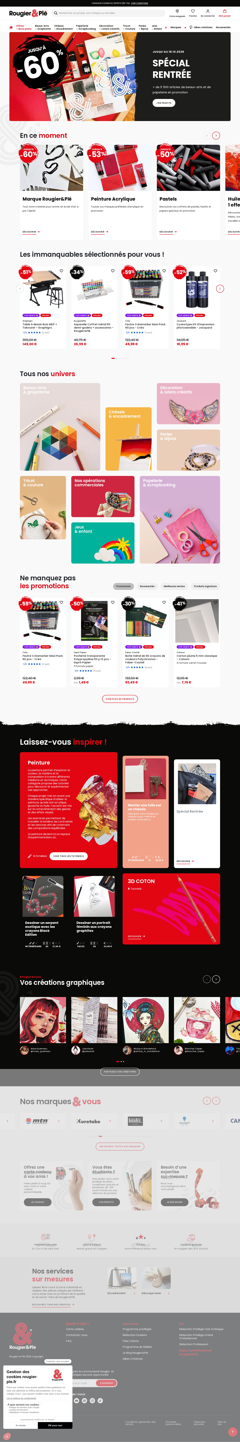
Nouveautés (147, 586)
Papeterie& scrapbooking (159, 483)
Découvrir (29, 232)
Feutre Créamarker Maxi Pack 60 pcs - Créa (43, 657)
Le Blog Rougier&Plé (135, 1353)
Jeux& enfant (83, 529)
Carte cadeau (75, 1329)
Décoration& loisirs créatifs (176, 390)
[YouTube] (76, 1400)
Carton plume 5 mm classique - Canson (197, 657)
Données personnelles (173, 1423)
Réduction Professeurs (193, 1344)
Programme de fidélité (137, 1347)
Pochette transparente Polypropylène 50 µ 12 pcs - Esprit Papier (92, 659)
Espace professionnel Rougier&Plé (195, 1352)
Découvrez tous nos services (51, 1304)
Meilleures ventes (174, 586)
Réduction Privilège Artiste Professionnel (196, 1336)
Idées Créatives (133, 1359)
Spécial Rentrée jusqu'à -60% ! (120, 3)
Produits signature (205, 586)
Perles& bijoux (168, 436)
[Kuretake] (43, 1121)
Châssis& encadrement (125, 414)
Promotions (123, 586)
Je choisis (37, 1202)
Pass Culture (131, 1341)
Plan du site (222, 1423)
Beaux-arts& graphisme (36, 390)
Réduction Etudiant (135, 1335)
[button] (208, 13)
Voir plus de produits (120, 699)
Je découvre (175, 1202)
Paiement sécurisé (199, 1423)
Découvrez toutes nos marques (120, 1146)
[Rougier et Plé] (22, 1336)
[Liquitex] (94, 1121)
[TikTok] (100, 1400)
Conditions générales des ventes (140, 1423)
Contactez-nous (76, 1335)
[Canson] (197, 1121)
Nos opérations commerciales (90, 483)
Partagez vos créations (120, 1071)
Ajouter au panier (45, 343)
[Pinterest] (84, 1400)
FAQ (68, 1341)
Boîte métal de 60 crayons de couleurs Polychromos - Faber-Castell (145, 659)
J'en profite (164, 103)
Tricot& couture (33, 483)
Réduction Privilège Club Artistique (201, 1329)
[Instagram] (92, 1400)
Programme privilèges (137, 1329)
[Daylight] (146, 1121)
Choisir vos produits (97, 680)
